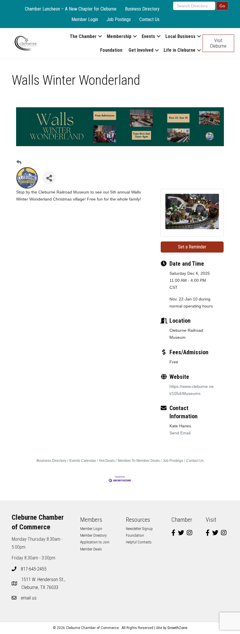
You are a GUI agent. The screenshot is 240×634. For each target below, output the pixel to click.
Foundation (111, 50)
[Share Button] (49, 177)
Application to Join (94, 542)
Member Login (84, 19)
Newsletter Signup (139, 528)
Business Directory (142, 9)
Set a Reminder (192, 247)
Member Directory (93, 535)
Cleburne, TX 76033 (43, 583)
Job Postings (119, 19)
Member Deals (91, 549)
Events (148, 36)
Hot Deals (107, 461)
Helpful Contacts (139, 542)
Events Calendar (82, 461)
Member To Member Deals (139, 461)
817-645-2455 (34, 569)
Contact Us (149, 19)
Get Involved (140, 50)
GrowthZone (177, 628)
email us (29, 598)
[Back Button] (18, 162)
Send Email (180, 433)
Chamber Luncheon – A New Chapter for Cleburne (70, 9)
